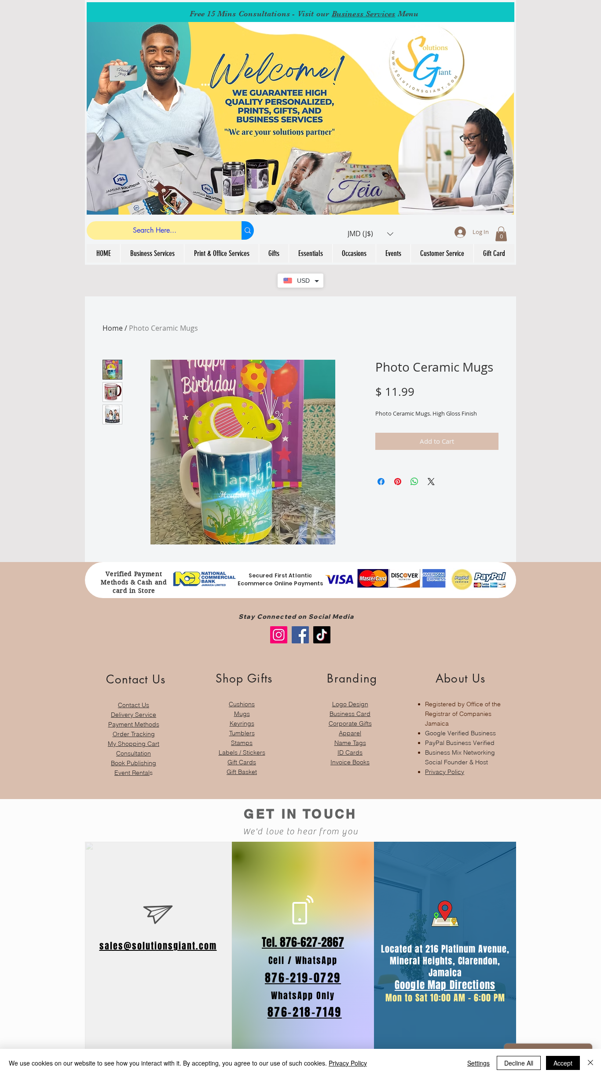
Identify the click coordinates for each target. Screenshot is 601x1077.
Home (113, 328)
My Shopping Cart (133, 744)
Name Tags (350, 743)
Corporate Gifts (350, 723)
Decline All (518, 1063)
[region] (134, 720)
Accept (562, 1063)
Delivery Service (133, 715)
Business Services (364, 13)
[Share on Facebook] (381, 481)
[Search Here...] (248, 230)
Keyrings (242, 723)
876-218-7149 (305, 1012)
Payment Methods (133, 724)
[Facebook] (300, 634)
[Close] (590, 1063)
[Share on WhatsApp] (414, 481)
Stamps (242, 743)
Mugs (242, 714)
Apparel (350, 733)
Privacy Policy (444, 772)
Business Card (350, 714)
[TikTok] (321, 634)
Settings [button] (478, 1063)
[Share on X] (431, 481)
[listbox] (370, 234)
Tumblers (242, 733)
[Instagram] (278, 634)
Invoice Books (350, 762)
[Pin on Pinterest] (397, 481)
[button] (370, 234)
